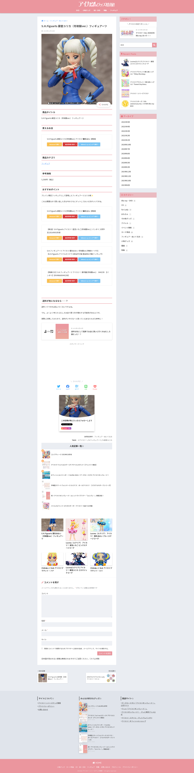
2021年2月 (125, 135)
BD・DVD (97, 10)
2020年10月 (126, 144)
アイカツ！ (83, 440)
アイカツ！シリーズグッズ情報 (49, 703)
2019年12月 (126, 171)
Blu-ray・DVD (128, 200)
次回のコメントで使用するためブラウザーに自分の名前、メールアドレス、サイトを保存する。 (76, 648)
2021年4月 (125, 126)
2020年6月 (125, 153)
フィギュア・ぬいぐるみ (103, 437)
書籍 (124, 245)
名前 (43, 620)
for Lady (126, 209)
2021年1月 (125, 140)
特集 (105, 10)
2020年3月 (125, 162)
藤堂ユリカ (108, 440)
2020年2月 (125, 167)
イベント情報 (127, 227)
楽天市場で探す (70, 144)
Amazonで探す (54, 144)
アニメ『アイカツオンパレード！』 (135, 709)
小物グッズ (86, 10)
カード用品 (127, 232)
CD (123, 205)
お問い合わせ (43, 709)
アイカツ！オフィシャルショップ (134, 721)
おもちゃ (125, 214)
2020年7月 (125, 149)
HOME (98, 763)
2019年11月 (126, 176)
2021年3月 (125, 131)
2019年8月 (125, 185)
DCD (77, 10)
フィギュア (114, 10)
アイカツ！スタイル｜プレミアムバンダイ (137, 718)
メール (44, 630)
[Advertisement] (76, 360)
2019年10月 (126, 180)
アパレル (126, 223)
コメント (44, 593)
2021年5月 (125, 122)
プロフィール (116, 767)
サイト (44, 639)
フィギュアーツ (95, 440)
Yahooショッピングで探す (89, 144)
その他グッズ (127, 218)
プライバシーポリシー (46, 706)
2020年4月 (125, 158)
